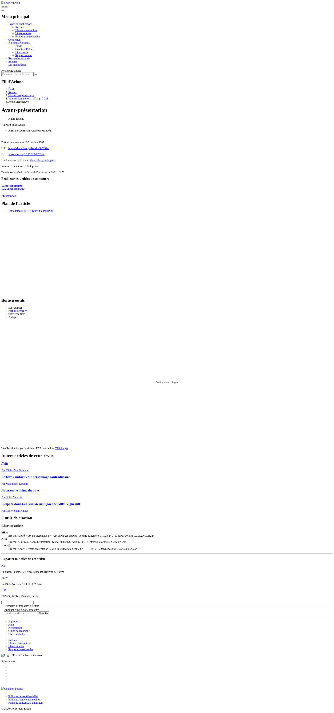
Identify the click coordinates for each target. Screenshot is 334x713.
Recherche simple (11, 70)
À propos (24, 42)
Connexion (14, 39)
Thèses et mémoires (26, 30)
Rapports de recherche (27, 36)
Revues (19, 27)
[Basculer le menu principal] (2, 10)
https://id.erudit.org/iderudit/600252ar (28, 148)
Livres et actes (23, 33)
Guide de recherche (19, 630)
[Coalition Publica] (12, 688)
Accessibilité (15, 627)
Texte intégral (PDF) (19, 210)
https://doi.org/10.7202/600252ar (27, 154)
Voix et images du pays (21, 95)
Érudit (18, 45)
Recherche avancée (19, 58)
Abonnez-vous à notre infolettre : (22, 609)
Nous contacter (16, 634)
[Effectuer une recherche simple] (2, 6)
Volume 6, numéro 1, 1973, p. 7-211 (28, 98)
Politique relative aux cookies (24, 699)
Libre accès (21, 52)
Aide (11, 624)
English (12, 61)
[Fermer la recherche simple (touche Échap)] (6, 6)
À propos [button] (13, 42)
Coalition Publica (24, 49)
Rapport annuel (23, 55)
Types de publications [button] (20, 23)
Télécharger (61, 448)
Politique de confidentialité (23, 696)
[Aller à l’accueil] (10, 2)
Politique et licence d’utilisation (25, 702)
